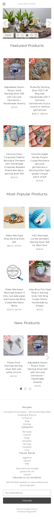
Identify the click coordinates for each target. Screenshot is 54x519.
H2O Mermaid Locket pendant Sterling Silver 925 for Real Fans (40, 240)
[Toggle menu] (4, 4)
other (27, 450)
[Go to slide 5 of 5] (36, 35)
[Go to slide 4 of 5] (32, 35)
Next (49, 23)
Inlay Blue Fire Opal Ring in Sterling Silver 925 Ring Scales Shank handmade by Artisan (40, 297)
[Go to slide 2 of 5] (22, 35)
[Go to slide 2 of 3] (25, 389)
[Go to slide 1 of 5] (18, 35)
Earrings (27, 444)
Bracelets (27, 441)
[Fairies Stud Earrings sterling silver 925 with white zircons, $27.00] (13, 345)
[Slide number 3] (27, 23)
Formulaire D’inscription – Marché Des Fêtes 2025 (27, 412)
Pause (8, 35)
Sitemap (27, 424)
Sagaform (27, 458)
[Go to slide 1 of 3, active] (21, 389)
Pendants (27, 447)
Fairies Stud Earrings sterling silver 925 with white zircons (13, 367)
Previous (5, 23)
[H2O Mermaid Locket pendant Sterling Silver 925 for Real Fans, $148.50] (40, 217)
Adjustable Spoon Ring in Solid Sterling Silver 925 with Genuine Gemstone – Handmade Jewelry (14, 95)
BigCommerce (31, 509)
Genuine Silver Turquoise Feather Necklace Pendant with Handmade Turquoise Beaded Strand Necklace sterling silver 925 (14, 164)
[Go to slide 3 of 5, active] (27, 35)
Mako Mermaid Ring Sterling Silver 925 (14, 238)
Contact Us (27, 418)
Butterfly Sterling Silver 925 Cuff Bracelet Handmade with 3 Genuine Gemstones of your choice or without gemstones (39, 98)
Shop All (27, 435)
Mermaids (27, 432)
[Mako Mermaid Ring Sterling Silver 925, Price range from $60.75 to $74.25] (14, 217)
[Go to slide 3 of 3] (30, 389)
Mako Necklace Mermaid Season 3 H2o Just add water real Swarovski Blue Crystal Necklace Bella (14, 297)
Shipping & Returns (27, 415)
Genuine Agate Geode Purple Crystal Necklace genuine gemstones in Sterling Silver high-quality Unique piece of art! (40, 165)
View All (27, 461)
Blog (27, 421)
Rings (27, 438)
